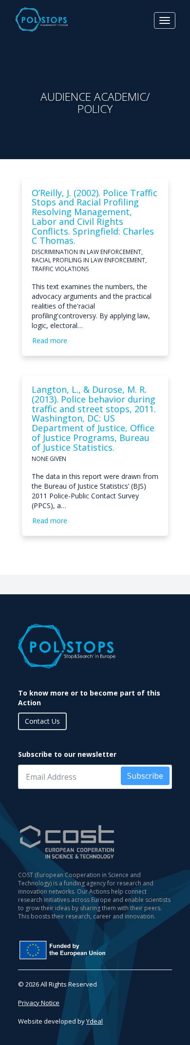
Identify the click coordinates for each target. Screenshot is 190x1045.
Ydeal (94, 1021)
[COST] (95, 842)
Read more (49, 340)
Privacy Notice (38, 1002)
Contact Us (42, 721)
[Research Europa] (95, 950)
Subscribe (145, 775)
